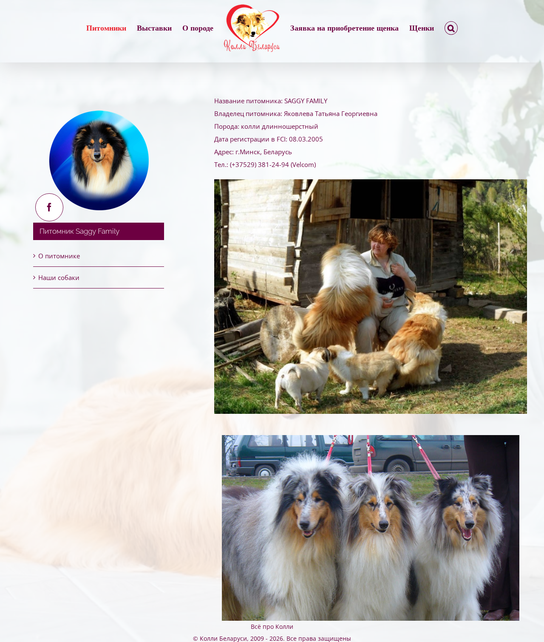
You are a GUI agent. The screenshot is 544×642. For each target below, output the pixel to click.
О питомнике (59, 256)
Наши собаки (58, 277)
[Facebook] (49, 207)
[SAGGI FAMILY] (370, 182)
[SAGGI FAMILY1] (370, 438)
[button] (419, 28)
